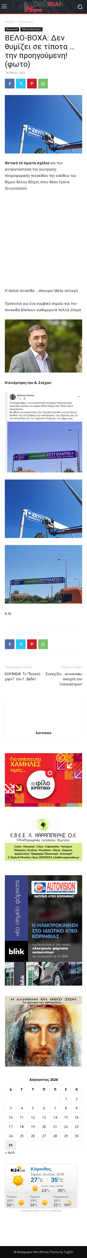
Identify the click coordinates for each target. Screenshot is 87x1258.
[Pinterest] (32, 83)
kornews (43, 732)
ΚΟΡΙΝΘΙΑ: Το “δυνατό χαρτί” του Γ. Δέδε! (22, 676)
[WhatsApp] (43, 83)
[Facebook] (9, 83)
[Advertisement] (43, 242)
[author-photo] (43, 726)
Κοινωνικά (26, 21)
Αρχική (9, 21)
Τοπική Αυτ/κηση (31, 29)
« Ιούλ (10, 1152)
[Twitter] (21, 83)
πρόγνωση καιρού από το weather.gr (41, 1211)
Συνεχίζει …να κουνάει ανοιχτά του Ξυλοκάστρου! (64, 679)
